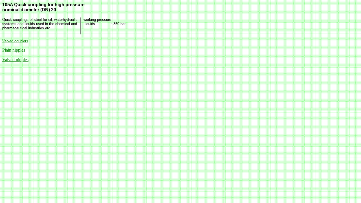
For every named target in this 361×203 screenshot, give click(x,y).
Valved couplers (15, 41)
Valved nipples (15, 59)
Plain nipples (13, 50)
